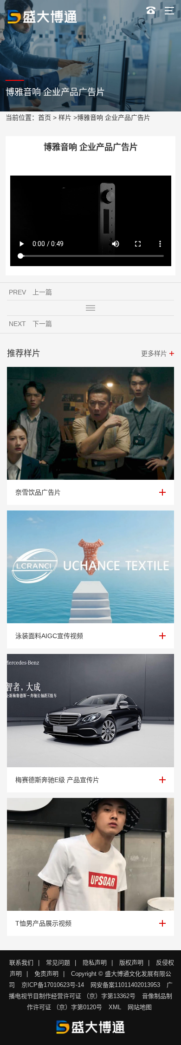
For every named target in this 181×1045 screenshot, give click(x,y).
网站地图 (140, 1007)
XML (115, 1007)
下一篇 (42, 323)
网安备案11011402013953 (125, 984)
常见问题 (58, 962)
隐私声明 (95, 962)
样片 (64, 117)
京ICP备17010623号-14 (52, 984)
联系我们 (21, 962)
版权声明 (131, 962)
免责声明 (46, 973)
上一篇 (42, 292)
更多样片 (154, 353)
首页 (44, 117)
